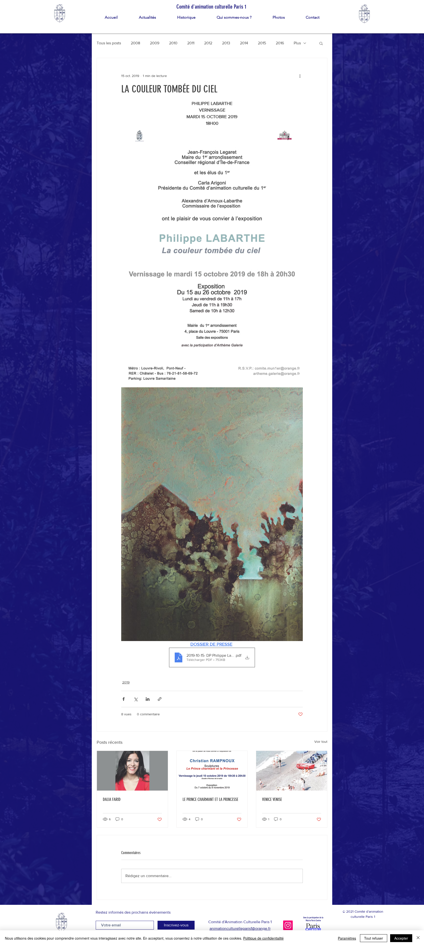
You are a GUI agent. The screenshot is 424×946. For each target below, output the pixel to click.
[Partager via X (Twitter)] (135, 699)
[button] (321, 43)
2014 (244, 43)
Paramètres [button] (347, 938)
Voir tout (320, 742)
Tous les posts (109, 43)
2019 (126, 682)
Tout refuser (373, 938)
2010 (173, 43)
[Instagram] (288, 925)
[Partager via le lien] (159, 699)
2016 (280, 43)
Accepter (401, 938)
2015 (262, 43)
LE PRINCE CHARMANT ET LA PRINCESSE (210, 799)
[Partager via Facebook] (123, 699)
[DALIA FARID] (132, 771)
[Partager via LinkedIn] (147, 699)
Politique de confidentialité (263, 938)
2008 (135, 43)
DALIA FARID (111, 799)
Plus (297, 43)
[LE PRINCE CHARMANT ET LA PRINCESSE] (212, 771)
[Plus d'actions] (300, 76)
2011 (190, 43)
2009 (154, 43)
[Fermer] (418, 938)
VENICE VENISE (272, 799)
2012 (208, 43)
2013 (226, 43)
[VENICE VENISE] (291, 771)
